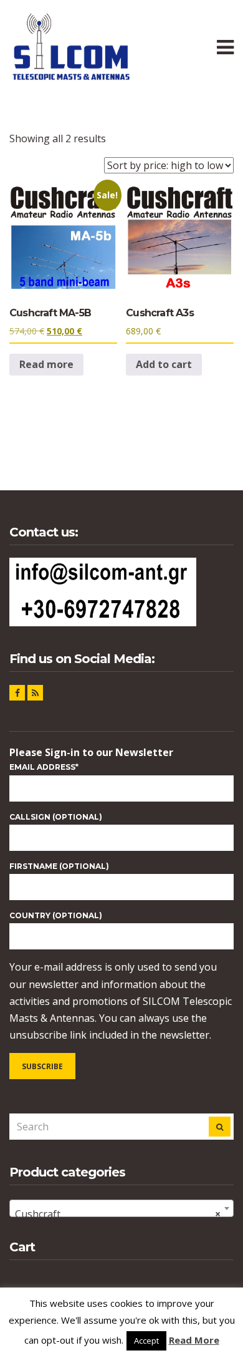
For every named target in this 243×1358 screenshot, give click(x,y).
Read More (194, 1340)
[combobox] (121, 1208)
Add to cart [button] (164, 364)
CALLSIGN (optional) (55, 817)
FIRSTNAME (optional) (59, 866)
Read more (46, 364)
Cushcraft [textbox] (118, 1214)
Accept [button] (146, 1340)
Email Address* (44, 767)
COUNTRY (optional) (55, 915)
